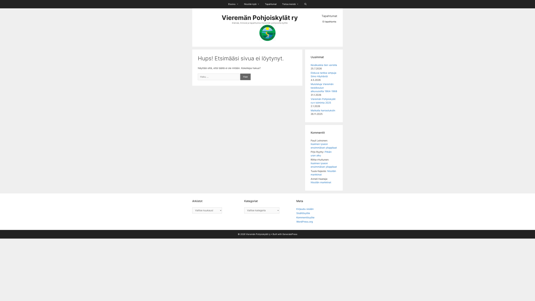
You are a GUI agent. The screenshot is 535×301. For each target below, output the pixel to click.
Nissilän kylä (250, 4)
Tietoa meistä (289, 4)
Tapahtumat (271, 4)
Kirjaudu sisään (305, 209)
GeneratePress (289, 234)
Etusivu (231, 4)
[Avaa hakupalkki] (305, 4)
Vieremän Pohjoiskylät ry (260, 17)
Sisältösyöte (303, 213)
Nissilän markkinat (321, 182)
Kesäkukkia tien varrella (324, 65)
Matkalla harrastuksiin (323, 110)
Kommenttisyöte (305, 217)
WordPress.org (304, 221)
